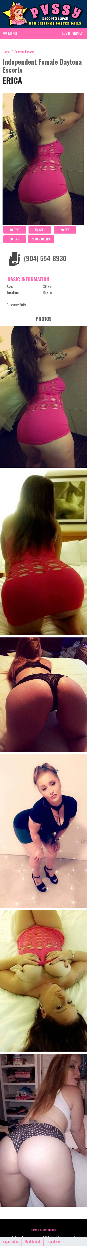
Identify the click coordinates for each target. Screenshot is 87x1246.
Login (66, 33)
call (42, 229)
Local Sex (54, 1241)
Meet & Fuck (33, 1241)
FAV (66, 229)
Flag (16, 239)
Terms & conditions (43, 1229)
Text (17, 229)
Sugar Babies (41, 239)
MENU (12, 33)
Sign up (77, 33)
